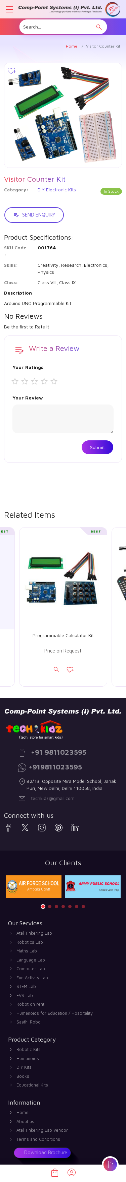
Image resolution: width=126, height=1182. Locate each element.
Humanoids (27, 1058)
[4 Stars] (46, 381)
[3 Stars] (36, 381)
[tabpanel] (33, 886)
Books (22, 1076)
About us (25, 1121)
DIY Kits (24, 1067)
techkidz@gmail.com (53, 798)
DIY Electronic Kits (57, 189)
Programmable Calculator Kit (63, 635)
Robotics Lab (29, 942)
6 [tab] (76, 906)
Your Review (27, 397)
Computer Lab (30, 968)
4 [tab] (63, 906)
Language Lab (30, 959)
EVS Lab (24, 995)
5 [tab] (70, 906)
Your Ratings (27, 367)
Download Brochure (45, 1152)
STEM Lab (26, 986)
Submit (97, 447)
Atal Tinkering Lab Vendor (42, 1130)
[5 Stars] (55, 381)
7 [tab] (83, 906)
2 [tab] (49, 906)
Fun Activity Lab (32, 977)
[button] (99, 27)
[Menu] (9, 9)
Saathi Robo (28, 1021)
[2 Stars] (26, 381)
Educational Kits (32, 1084)
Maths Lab (26, 950)
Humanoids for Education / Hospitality (54, 1013)
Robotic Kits (28, 1049)
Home (71, 46)
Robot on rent (30, 1004)
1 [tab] (43, 906)
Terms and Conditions (38, 1139)
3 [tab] (56, 906)
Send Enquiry (38, 214)
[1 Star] (16, 381)
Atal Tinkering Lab (34, 933)
